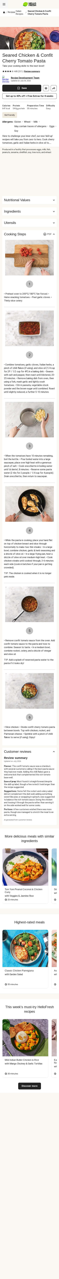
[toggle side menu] (4, 4)
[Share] (54, 88)
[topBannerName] (29, 21)
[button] (29, 211)
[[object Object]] (46, 88)
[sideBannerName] (29, 175)
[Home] (4, 12)
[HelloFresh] (29, 4)
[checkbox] (3, 71)
